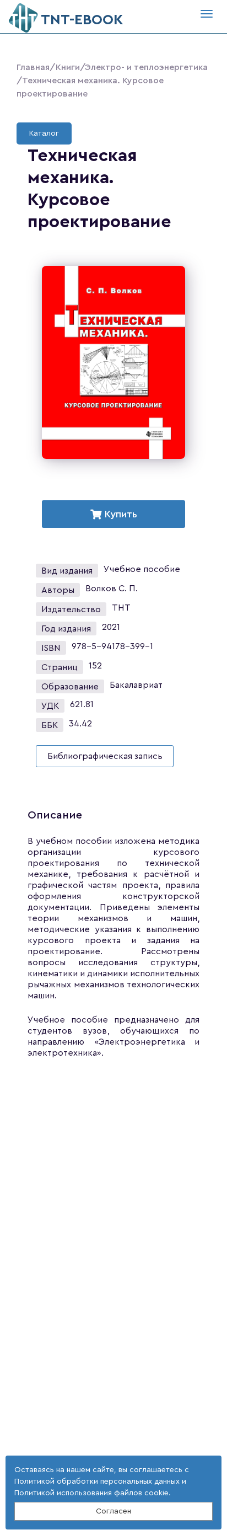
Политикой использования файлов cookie (91, 1493)
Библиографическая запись (105, 756)
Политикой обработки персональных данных (97, 1481)
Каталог (44, 133)
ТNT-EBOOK (82, 20)
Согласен (113, 1511)
